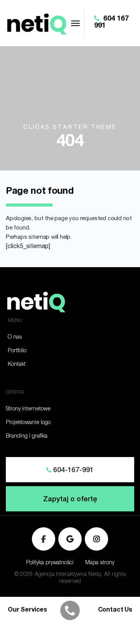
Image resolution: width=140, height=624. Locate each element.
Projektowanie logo (28, 423)
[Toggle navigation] (75, 23)
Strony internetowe (28, 409)
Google (70, 539)
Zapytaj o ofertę (70, 499)
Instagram (96, 539)
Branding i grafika (26, 436)
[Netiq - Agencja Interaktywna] (36, 23)
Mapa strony (99, 563)
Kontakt (17, 364)
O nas (15, 337)
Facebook (43, 539)
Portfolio (17, 351)
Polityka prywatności (50, 563)
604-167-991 (72, 470)
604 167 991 (111, 23)
